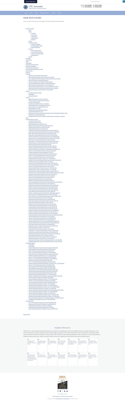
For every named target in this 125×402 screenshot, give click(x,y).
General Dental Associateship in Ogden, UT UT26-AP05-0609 (43, 291)
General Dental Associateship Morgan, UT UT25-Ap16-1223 (42, 274)
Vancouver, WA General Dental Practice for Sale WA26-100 (42, 218)
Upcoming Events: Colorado (35, 92)
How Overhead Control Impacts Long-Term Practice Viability (62, 342)
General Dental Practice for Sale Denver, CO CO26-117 (41, 229)
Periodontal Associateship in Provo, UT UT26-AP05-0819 (42, 299)
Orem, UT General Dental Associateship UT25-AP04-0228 (42, 252)
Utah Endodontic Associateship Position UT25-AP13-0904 (42, 268)
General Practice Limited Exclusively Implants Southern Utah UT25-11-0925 (46, 172)
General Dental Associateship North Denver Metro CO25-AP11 (43, 271)
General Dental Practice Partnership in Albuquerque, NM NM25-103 (44, 149)
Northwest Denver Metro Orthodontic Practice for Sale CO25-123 (43, 171)
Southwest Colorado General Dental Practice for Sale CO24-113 (43, 130)
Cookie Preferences (56, 396)
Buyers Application (35, 47)
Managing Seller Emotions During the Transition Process (42, 342)
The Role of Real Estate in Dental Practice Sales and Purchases (52, 356)
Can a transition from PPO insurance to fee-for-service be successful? (45, 78)
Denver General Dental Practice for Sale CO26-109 (40, 197)
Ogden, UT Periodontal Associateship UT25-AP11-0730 (41, 265)
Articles (27, 97)
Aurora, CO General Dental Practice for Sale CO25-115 (41, 157)
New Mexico (29, 60)
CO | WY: (86, 5)
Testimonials (34, 36)
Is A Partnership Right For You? (36, 111)
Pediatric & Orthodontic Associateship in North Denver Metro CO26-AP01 (45, 276)
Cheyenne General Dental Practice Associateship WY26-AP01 (43, 282)
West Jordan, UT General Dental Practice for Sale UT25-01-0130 (44, 141)
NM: (97, 5)
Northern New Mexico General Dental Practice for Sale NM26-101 (44, 210)
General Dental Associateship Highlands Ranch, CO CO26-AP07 (44, 294)
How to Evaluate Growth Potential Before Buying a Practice (82, 342)
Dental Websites (66, 398)
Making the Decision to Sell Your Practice (38, 99)
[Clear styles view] (124, 1)
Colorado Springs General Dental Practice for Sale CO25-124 (43, 174)
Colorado (28, 58)
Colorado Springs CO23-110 (35, 122)
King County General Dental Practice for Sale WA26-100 (42, 224)
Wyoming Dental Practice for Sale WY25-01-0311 (40, 144)
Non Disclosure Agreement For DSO (34, 69)
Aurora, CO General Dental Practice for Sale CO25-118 (41, 166)
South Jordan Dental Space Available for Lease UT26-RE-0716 (43, 308)
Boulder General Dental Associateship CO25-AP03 (40, 260)
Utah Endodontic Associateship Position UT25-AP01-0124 (42, 249)
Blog (27, 117)
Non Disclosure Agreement (32, 67)
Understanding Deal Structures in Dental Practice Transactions (61, 356)
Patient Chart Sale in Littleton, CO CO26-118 (39, 227)
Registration (31, 94)
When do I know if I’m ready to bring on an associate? (41, 89)
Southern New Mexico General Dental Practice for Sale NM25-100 (44, 136)
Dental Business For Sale (34, 108)
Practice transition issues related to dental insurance (41, 81)
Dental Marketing (59, 398)
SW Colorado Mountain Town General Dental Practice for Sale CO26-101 (45, 182)
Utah (27, 61)
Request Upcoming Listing (32, 64)
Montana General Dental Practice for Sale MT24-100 (41, 125)
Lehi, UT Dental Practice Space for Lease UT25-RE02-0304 (42, 302)
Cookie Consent (63, 396)
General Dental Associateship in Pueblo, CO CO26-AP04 (42, 283)
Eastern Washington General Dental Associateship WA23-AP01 (43, 247)
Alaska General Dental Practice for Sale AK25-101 (40, 178)
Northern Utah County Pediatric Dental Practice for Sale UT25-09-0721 (45, 160)
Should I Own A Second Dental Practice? (38, 110)
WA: (97, 6)
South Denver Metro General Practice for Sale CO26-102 (42, 183)
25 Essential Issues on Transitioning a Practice (39, 105)
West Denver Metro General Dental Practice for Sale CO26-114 (43, 213)
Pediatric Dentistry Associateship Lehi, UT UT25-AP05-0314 (43, 255)
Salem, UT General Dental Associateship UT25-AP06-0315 (42, 257)
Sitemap (28, 72)
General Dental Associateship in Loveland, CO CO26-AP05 (42, 288)
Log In (62, 393)
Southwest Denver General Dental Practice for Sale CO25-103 (43, 142)
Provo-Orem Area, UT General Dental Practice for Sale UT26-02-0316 (45, 196)
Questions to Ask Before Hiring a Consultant (39, 103)
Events (36, 13)
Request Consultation (31, 66)
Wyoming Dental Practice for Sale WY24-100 (39, 127)
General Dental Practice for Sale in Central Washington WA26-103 (44, 221)
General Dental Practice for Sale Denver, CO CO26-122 (41, 238)
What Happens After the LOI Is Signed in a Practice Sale (92, 342)
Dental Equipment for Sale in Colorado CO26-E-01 (40, 305)
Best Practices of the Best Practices (37, 114)
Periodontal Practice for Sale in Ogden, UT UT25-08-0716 (42, 158)
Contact (59, 13)
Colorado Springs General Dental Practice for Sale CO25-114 (43, 153)
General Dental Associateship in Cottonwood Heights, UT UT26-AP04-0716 (46, 297)
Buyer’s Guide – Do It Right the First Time (38, 106)
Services (53, 13)
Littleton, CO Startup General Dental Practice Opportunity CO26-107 (44, 193)
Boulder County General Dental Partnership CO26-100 (41, 180)
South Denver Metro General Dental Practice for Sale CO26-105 (43, 189)
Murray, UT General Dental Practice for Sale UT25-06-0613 (42, 150)
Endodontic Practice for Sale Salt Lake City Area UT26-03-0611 (43, 225)
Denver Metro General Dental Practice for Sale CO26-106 (42, 191)
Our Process (34, 34)
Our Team (33, 33)
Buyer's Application (30, 1)
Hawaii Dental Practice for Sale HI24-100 (38, 128)
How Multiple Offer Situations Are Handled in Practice (31, 342)
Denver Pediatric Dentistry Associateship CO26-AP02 (41, 277)
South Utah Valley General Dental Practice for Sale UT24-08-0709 (44, 132)
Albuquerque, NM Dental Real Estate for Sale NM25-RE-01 (42, 304)
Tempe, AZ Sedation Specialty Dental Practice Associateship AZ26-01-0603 (46, 290)
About (31, 13)
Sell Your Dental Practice (37, 52)
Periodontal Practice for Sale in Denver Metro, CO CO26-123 (43, 236)
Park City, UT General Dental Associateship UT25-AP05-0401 (43, 258)
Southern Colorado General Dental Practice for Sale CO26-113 (43, 211)
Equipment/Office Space (36, 45)
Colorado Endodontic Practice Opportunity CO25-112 (41, 152)
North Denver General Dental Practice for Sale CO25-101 (42, 139)
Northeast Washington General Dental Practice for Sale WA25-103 (44, 222)
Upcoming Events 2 (33, 96)
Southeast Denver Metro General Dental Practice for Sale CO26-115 (44, 233)
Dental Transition (30, 28)
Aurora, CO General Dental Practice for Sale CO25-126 (41, 177)
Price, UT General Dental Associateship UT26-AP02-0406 (42, 261)
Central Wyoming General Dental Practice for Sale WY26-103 (43, 208)
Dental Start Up (34, 55)
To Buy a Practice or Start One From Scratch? (39, 100)
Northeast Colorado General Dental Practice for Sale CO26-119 (43, 232)
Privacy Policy (29, 70)
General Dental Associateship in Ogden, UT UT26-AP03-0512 (43, 285)
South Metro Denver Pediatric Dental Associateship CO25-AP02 (43, 254)
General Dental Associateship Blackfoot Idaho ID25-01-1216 (42, 272)
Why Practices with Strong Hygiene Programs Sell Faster (82, 356)
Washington (29, 63)
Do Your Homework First (34, 102)
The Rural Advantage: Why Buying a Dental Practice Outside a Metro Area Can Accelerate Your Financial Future (31, 358)
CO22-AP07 (31, 244)
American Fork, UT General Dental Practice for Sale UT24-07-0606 (44, 138)
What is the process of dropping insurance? (39, 80)
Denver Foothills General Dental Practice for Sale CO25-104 (43, 146)
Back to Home (26, 314)
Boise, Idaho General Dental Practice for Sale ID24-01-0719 (42, 133)
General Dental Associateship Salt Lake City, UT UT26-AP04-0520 (44, 286)
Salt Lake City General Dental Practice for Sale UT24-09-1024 (43, 135)
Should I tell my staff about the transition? (38, 75)
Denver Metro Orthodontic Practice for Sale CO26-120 (41, 235)
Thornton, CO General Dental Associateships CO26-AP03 (42, 280)
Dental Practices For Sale (32, 119)
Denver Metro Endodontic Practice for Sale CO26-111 (41, 202)
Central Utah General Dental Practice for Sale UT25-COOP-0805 (44, 164)
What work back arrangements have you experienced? (41, 85)
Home (26, 13)
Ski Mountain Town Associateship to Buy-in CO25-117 (41, 161)
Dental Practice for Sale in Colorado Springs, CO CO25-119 (42, 169)
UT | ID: (86, 6)
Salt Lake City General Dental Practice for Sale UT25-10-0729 (43, 163)
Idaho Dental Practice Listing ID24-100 (37, 124)
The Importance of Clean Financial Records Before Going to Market (72, 342)
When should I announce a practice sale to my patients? (41, 77)
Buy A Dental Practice (36, 50)
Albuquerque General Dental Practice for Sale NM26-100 (42, 199)
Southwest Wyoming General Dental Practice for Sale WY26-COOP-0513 (46, 214)
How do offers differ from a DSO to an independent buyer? (42, 83)
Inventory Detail (29, 301)
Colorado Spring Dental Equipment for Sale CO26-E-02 (41, 307)
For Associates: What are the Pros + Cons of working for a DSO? (43, 86)
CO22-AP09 (31, 246)
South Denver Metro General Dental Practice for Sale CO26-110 (43, 200)
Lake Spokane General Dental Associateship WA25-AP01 (42, 266)
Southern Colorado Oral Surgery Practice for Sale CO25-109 (43, 147)
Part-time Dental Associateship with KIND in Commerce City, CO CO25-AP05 (46, 263)
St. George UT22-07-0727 (35, 121)
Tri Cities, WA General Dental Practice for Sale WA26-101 (42, 219)
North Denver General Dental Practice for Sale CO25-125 (42, 175)
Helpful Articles (34, 38)
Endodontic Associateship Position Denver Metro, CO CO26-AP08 (44, 296)
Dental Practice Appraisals (37, 53)
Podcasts (33, 39)
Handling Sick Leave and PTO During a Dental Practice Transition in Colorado (47, 116)
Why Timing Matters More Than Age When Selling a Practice (52, 342)
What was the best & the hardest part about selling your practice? (43, 88)
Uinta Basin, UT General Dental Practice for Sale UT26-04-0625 (43, 230)
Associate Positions (35, 44)
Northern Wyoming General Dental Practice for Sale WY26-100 (43, 186)
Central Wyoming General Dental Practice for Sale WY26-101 (43, 205)
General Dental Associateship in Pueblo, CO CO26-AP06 (42, 293)
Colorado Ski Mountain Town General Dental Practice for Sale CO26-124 (45, 241)
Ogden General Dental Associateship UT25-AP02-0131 (41, 250)
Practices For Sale (95, 1)
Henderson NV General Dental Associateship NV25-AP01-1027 (43, 269)
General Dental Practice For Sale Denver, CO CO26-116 (42, 216)
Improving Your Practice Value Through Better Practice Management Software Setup (48, 113)
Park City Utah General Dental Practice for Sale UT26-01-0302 (43, 188)
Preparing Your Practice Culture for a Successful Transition (92, 356)
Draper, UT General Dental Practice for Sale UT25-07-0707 (42, 155)
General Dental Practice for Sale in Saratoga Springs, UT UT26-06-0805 (45, 240)
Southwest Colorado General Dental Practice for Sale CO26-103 (43, 185)
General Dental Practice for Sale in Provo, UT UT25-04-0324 (43, 168)
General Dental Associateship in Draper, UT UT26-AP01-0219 (43, 279)
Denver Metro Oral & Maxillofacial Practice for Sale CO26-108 (43, 194)
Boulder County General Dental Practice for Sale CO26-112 (42, 204)
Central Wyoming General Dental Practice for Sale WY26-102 (43, 207)
